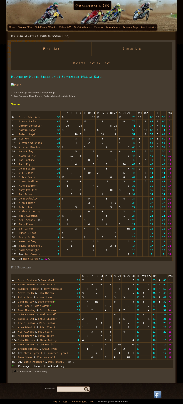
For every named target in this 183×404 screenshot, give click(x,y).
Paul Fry (24, 164)
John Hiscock (26, 340)
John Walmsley (28, 198)
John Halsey (26, 301)
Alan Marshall (46, 357)
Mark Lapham (47, 323)
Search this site (148, 27)
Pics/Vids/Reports (83, 27)
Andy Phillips (28, 190)
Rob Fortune (27, 160)
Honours (98, 27)
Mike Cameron (27, 314)
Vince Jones (44, 297)
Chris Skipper (47, 318)
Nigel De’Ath (27, 155)
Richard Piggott (28, 288)
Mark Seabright (29, 250)
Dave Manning (26, 310)
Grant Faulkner (29, 181)
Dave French (46, 301)
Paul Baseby (56, 361)
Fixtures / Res (25, 27)
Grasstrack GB (92, 5)
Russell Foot (27, 232)
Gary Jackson (26, 344)
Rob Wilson (25, 297)
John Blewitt (48, 327)
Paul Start (45, 331)
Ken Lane (23, 306)
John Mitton (46, 293)
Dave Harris (47, 284)
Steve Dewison (27, 280)
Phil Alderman (28, 215)
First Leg (51, 49)
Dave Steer (25, 357)
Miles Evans (27, 177)
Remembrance (113, 27)
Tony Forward (27, 224)
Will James (26, 172)
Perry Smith (27, 237)
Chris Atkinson (34, 361)
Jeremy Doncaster (30, 125)
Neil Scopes (27, 220)
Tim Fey (24, 138)
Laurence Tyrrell (58, 353)
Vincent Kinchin (29, 147)
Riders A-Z (65, 27)
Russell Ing (26, 318)
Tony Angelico (53, 288)
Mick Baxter (26, 336)
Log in (56, 401)
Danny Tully (46, 336)
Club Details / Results (45, 27)
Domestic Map (130, 27)
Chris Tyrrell (33, 353)
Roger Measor (26, 284)
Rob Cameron (32, 254)
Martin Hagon (27, 130)
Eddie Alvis (42, 306)
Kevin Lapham (26, 323)
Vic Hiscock (26, 331)
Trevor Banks (27, 121)
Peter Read (26, 207)
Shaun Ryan (49, 348)
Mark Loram (30, 258)
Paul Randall (48, 314)
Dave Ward (47, 280)
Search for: (50, 389)
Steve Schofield (29, 117)
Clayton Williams (30, 142)
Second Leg (131, 49)
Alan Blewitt (26, 327)
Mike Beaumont (28, 185)
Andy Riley (26, 151)
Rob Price (25, 194)
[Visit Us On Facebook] (158, 398)
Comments (78, 401)
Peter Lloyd (27, 134)
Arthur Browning (29, 211)
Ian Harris (46, 344)
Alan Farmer (27, 202)
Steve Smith (26, 293)
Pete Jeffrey (27, 241)
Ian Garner (26, 228)
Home (12, 27)
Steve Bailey (48, 340)
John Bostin (27, 168)
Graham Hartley (28, 348)
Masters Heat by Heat (91, 63)
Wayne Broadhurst (30, 245)
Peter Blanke (48, 310)
